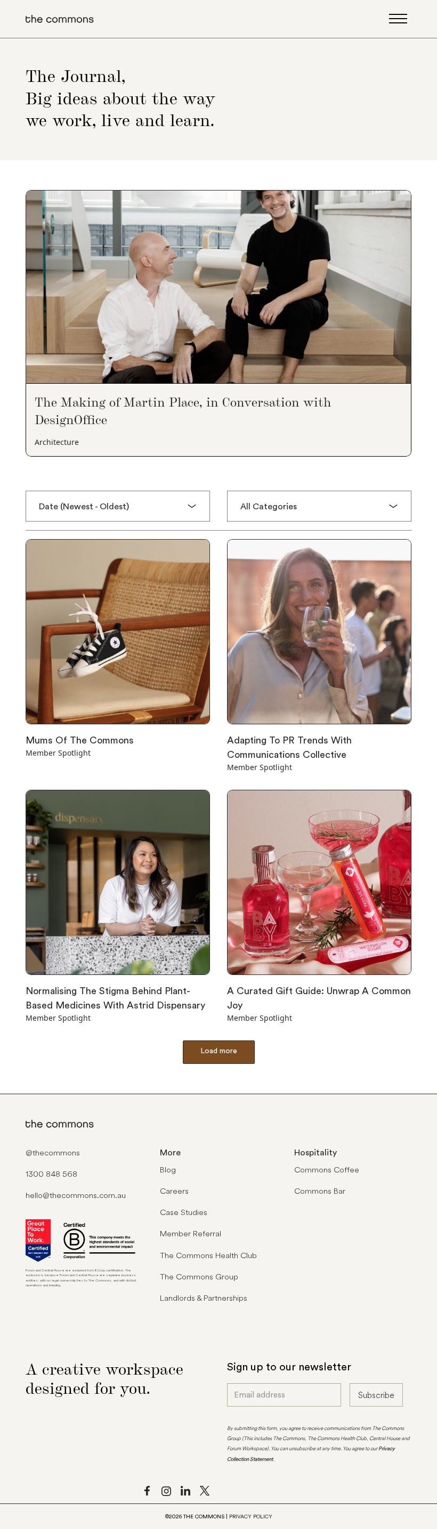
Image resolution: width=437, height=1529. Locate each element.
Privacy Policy (250, 1516)
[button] (118, 506)
